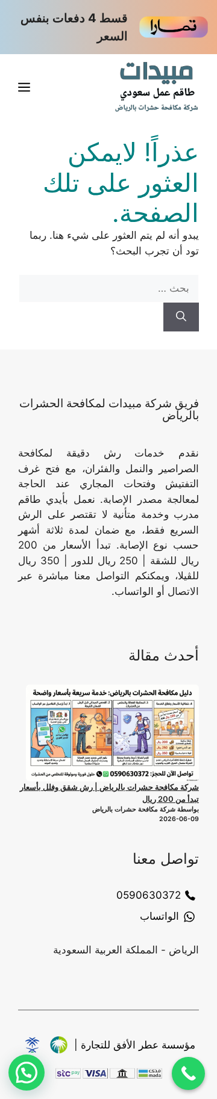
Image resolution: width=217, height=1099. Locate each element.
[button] (26, 1072)
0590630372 (148, 895)
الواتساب (159, 916)
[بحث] (181, 317)
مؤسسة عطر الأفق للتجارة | (134, 1045)
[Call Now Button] (188, 1073)
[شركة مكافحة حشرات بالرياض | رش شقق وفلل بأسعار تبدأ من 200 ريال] (112, 733)
